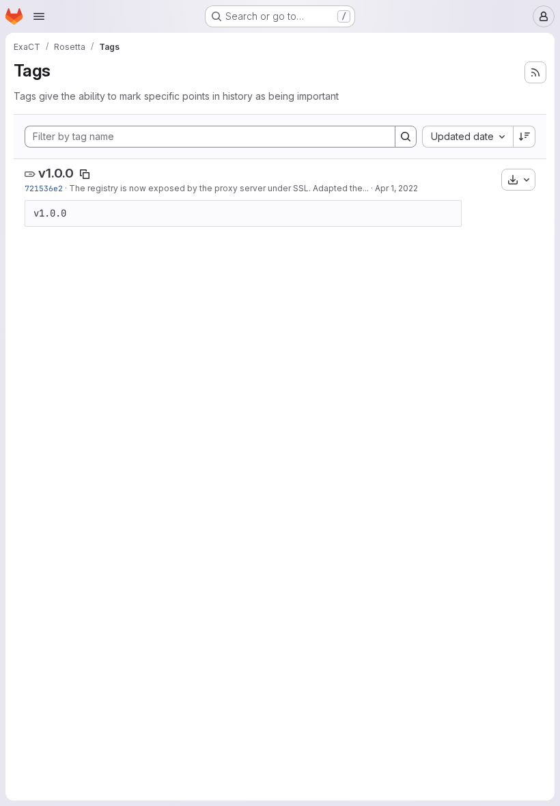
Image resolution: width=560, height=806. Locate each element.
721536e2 (44, 188)
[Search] (406, 137)
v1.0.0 (56, 173)
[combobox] (467, 137)
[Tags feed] (535, 72)
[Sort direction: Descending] (524, 137)
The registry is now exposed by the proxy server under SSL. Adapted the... (219, 188)
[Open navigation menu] (39, 16)
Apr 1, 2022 (396, 188)
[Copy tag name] (84, 174)
